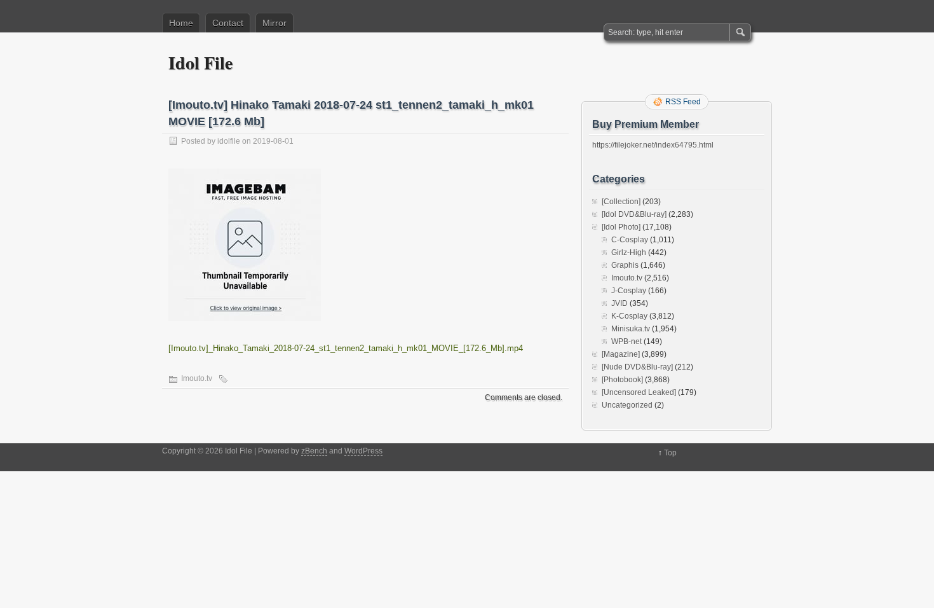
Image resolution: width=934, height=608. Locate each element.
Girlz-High (628, 252)
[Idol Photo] (621, 227)
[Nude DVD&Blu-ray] (637, 367)
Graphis (625, 265)
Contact (227, 23)
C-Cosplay (629, 239)
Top (670, 452)
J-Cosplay (628, 290)
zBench (314, 450)
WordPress (363, 450)
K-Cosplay (629, 316)
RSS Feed (683, 101)
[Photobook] (622, 379)
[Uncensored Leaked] (639, 392)
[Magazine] (621, 354)
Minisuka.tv (630, 328)
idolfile (228, 141)
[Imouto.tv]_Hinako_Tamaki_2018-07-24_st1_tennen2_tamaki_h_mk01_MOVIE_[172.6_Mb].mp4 (345, 348)
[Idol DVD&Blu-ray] (634, 214)
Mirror (274, 23)
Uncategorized (627, 405)
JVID (619, 303)
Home (181, 23)
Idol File (200, 63)
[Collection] (621, 201)
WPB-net (626, 341)
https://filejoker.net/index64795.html (653, 145)
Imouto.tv (196, 378)
